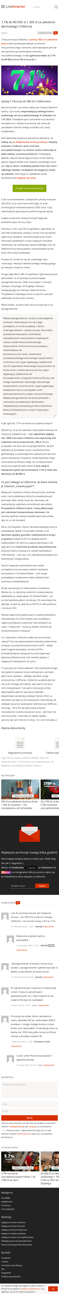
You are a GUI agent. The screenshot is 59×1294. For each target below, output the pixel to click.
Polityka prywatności (11, 1276)
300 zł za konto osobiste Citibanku (22, 757)
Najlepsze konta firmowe (13, 1226)
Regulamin (6, 1272)
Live (15, 6)
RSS (3, 1269)
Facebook (5, 1258)
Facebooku (17, 867)
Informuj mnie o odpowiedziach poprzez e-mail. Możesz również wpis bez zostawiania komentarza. (26, 1134)
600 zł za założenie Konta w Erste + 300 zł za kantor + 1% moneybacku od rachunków (19, 805)
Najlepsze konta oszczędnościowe (17, 1237)
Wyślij (29, 1117)
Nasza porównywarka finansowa (16, 1244)
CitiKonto (37, 765)
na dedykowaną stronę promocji (29, 142)
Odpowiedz (48, 926)
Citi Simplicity (17, 765)
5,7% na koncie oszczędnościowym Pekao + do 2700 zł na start (18, 1177)
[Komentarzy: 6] (55, 32)
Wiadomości (6, 1201)
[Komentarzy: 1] (36, 795)
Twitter (4, 1261)
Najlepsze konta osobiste (13, 1222)
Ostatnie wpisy (9, 1147)
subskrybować (24, 1133)
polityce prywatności (31, 1288)
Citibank (28, 765)
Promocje (5, 1205)
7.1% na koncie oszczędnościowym (33, 761)
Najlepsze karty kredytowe (14, 1229)
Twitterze (46, 867)
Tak (53, 1289)
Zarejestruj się (17, 1126)
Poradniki (5, 1197)
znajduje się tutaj (25, 177)
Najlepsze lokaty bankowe (13, 1233)
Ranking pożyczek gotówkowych (16, 1240)
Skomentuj (7, 1077)
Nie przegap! (8, 775)
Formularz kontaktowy (11, 1265)
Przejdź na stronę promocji (29, 188)
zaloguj (32, 1126)
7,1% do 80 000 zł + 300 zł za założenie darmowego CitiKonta (28, 24)
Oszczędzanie (7, 1209)
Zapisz (42, 885)
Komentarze (8, 902)
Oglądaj (6, 872)
